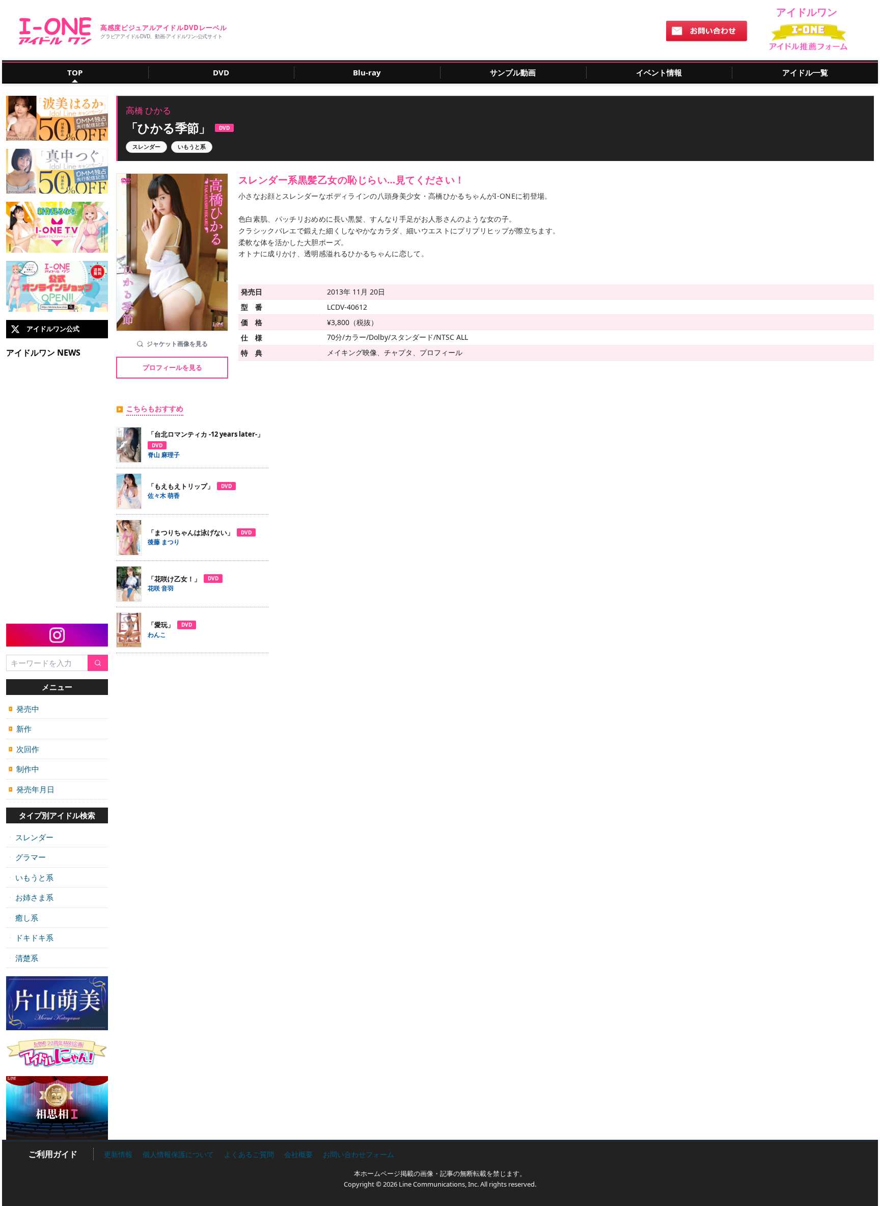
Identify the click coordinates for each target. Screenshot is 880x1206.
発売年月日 (31, 789)
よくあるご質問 (249, 1154)
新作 (20, 728)
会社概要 (298, 1154)
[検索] (98, 663)
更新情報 (118, 1154)
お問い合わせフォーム (358, 1154)
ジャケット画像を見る (177, 343)
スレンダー (31, 837)
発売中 (24, 709)
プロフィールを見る (172, 367)
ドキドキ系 (31, 937)
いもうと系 (31, 877)
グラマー (27, 857)
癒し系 (23, 918)
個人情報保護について (178, 1154)
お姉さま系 (31, 897)
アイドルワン (55, 31)
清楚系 (23, 958)
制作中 (24, 769)
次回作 (24, 749)
